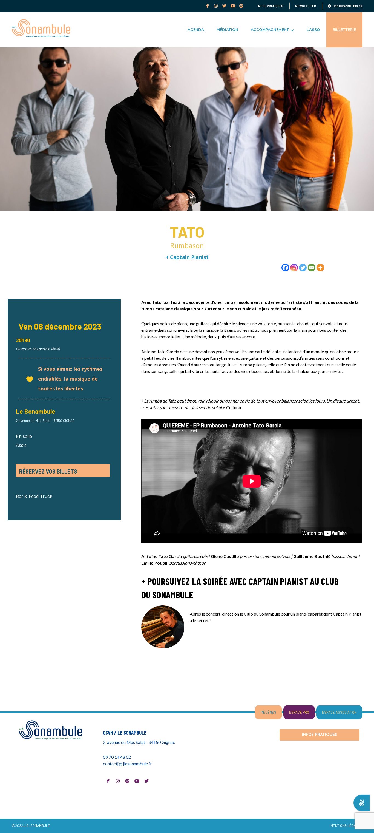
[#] (108, 781)
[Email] (311, 267)
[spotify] (127, 781)
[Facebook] (285, 267)
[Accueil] (55, 729)
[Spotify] (241, 6)
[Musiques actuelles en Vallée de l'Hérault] (41, 28)
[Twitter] (224, 6)
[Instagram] (216, 6)
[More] (320, 267)
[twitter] (146, 781)
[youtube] (233, 6)
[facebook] (207, 6)
